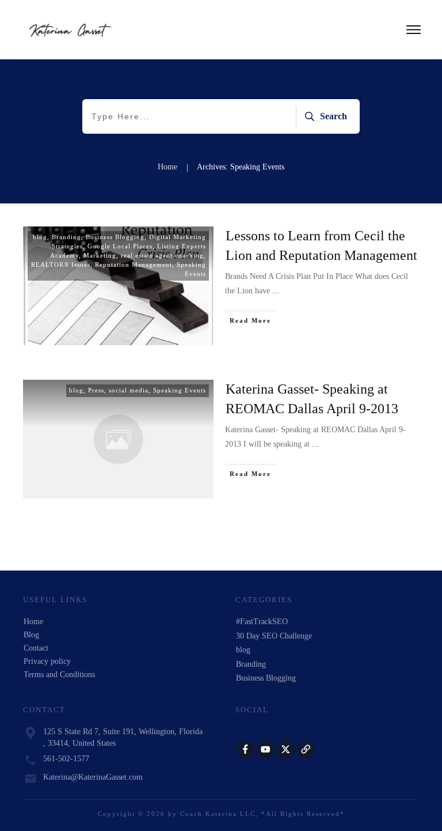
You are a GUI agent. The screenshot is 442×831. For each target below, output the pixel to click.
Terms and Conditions (59, 674)
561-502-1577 (66, 758)
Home (33, 621)
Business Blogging (115, 236)
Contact (36, 648)
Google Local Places (120, 246)
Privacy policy (47, 661)
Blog (31, 634)
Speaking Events (179, 390)
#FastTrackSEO (262, 621)
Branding (66, 236)
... (275, 290)
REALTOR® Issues (60, 264)
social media (128, 390)
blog (40, 236)
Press (96, 390)
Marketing (99, 255)
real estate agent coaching (162, 255)
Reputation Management (133, 264)
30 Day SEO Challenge (274, 636)
